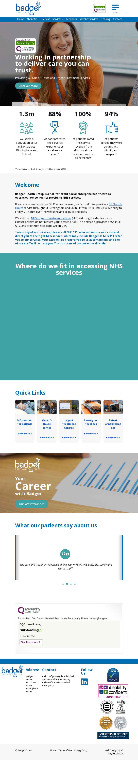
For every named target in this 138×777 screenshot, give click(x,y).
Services (57, 19)
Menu (115, 12)
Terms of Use (65, 750)
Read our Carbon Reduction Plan (40, 86)
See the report (29, 642)
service (47, 427)
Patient (46, 19)
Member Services (88, 19)
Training (105, 19)
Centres (69, 427)
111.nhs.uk (75, 315)
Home (20, 19)
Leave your (91, 420)
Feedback (71, 19)
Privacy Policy (81, 750)
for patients (24, 423)
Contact (117, 19)
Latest (113, 420)
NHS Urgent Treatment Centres (51, 218)
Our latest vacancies (31, 504)
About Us (32, 19)
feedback (91, 423)
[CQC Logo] (29, 613)
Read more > (25, 433)
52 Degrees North (115, 752)
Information (24, 420)
